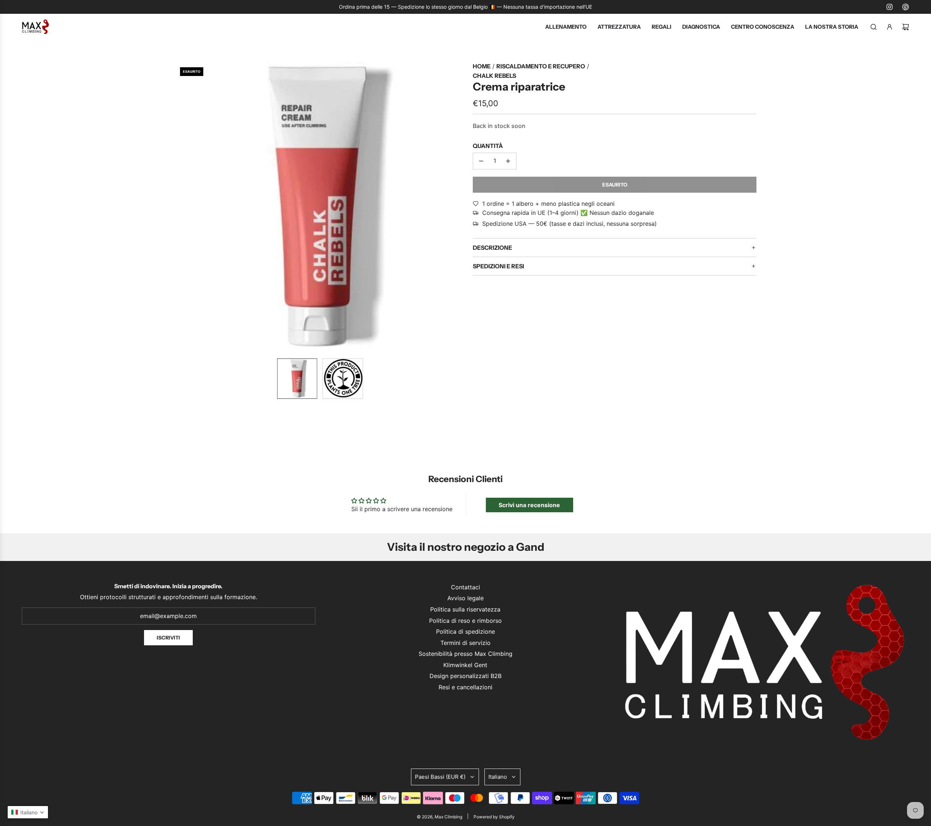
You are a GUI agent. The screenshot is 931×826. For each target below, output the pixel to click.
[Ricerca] (874, 27)
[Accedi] (890, 27)
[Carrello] (906, 27)
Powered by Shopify (494, 816)
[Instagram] (890, 7)
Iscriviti (168, 637)
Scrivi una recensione (529, 505)
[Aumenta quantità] (508, 161)
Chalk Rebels (494, 75)
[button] (180, 207)
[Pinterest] (906, 7)
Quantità (488, 145)
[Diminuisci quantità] (481, 161)
